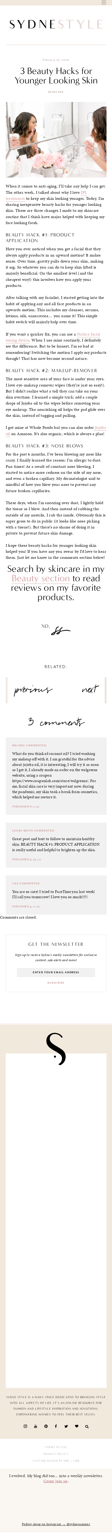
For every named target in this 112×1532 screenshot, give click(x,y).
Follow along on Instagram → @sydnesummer (56, 1524)
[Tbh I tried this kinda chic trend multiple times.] (56, 1194)
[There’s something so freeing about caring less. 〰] (56, 1087)
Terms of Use (56, 1447)
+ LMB (74, 1460)
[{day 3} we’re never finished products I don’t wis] (56, 1140)
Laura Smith (22, 830)
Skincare (56, 92)
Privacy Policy (55, 1454)
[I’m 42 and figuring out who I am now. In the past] (56, 1354)
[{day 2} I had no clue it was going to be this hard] (56, 1247)
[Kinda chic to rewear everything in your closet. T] (56, 1300)
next (89, 692)
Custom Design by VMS (51, 1460)
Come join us (55, 1481)
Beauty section (41, 578)
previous (33, 692)
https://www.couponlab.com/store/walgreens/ (50, 780)
